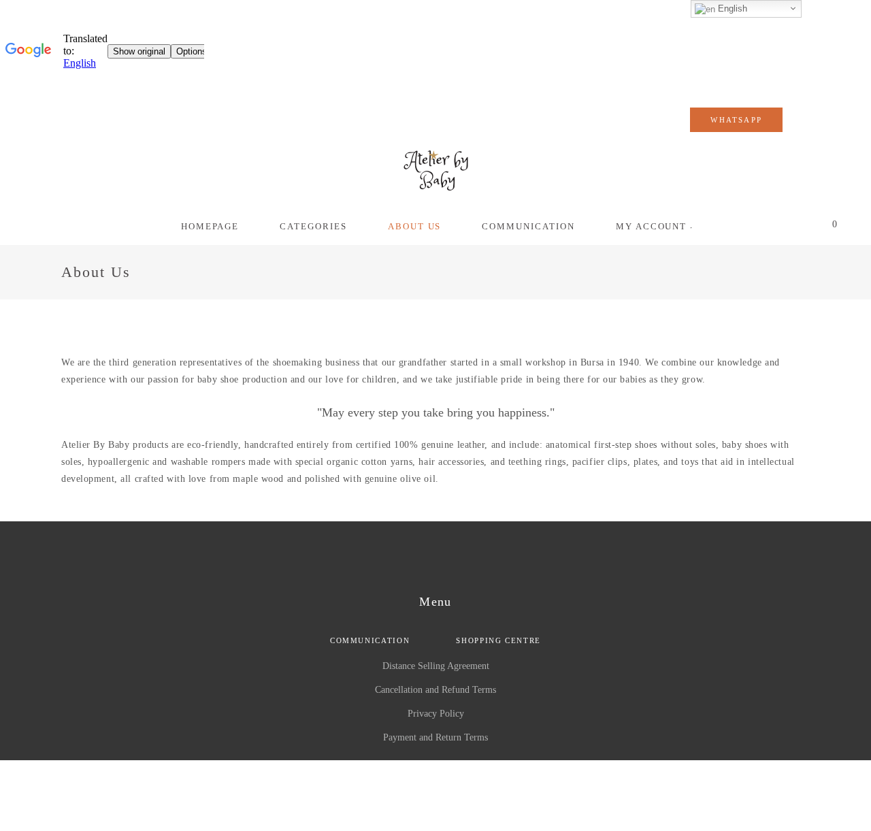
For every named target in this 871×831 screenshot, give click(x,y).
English (731, 8)
